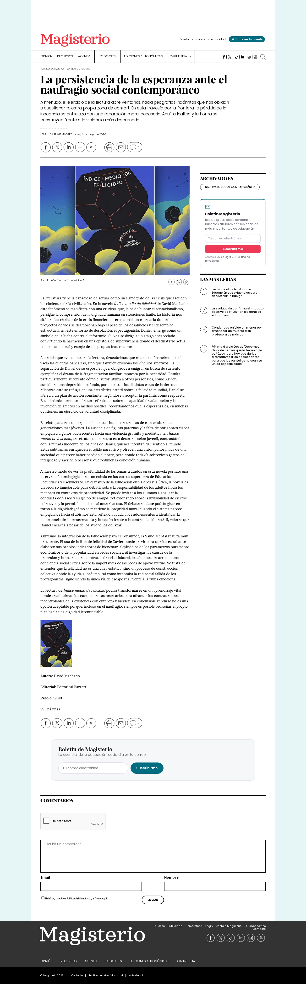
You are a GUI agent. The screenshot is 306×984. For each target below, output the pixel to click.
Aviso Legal (101, 898)
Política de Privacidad (78, 898)
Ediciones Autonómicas (143, 57)
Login (209, 926)
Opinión (46, 57)
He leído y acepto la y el (76, 898)
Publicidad (175, 926)
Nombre (171, 878)
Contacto (259, 929)
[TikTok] (236, 56)
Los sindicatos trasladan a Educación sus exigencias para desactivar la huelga (234, 292)
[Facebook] (223, 56)
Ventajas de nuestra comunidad (203, 39)
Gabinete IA (178, 57)
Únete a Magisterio (228, 926)
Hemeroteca (194, 926)
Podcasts (107, 57)
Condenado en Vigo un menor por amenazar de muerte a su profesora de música (237, 330)
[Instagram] (249, 56)
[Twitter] (230, 56)
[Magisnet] (75, 40)
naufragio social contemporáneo (230, 187)
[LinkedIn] (243, 56)
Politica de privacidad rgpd (106, 975)
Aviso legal (224, 257)
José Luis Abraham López (56, 134)
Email (45, 878)
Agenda (84, 57)
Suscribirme (233, 249)
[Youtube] (255, 56)
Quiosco (159, 926)
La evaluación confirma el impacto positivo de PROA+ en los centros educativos (238, 311)
